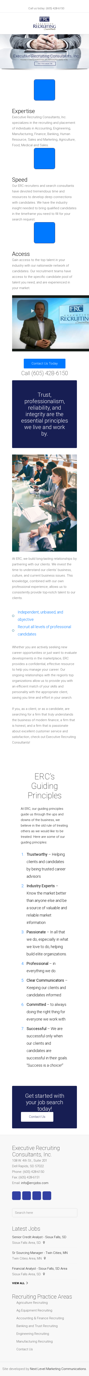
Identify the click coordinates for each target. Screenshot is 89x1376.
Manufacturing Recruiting (34, 1341)
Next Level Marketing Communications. (58, 1369)
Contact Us (37, 1117)
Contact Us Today (45, 363)
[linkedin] (26, 1195)
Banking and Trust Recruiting (37, 1326)
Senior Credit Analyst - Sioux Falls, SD (39, 1237)
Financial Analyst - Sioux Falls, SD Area (39, 1269)
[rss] (47, 1195)
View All (18, 1283)
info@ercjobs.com (34, 1183)
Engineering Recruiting (32, 1334)
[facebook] (16, 1195)
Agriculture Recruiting (32, 1303)
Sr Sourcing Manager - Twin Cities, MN (40, 1253)
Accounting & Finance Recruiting (40, 1318)
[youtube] (36, 1195)
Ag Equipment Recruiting (34, 1310)
